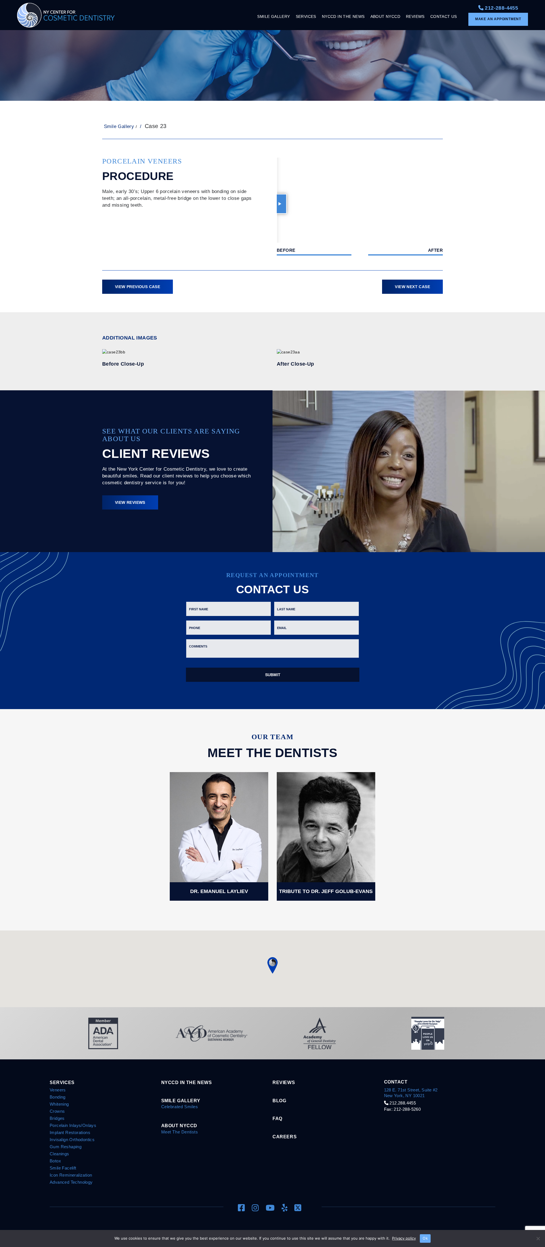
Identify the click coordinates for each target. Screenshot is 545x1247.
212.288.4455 (402, 1103)
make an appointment (498, 19)
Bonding (58, 1097)
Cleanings (59, 1153)
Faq (277, 1118)
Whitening (59, 1104)
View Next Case (412, 286)
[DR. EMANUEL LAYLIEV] (219, 836)
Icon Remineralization (71, 1175)
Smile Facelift (63, 1168)
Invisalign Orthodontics (72, 1139)
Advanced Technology (71, 1182)
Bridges (57, 1118)
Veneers (58, 1089)
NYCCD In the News (186, 1082)
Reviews (283, 1082)
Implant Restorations (70, 1132)
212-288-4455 (500, 8)
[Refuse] (538, 1238)
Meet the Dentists (179, 1131)
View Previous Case (137, 286)
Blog (279, 1100)
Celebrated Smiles (179, 1106)
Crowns (57, 1111)
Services (62, 1082)
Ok (425, 1238)
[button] (272, 965)
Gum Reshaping (65, 1146)
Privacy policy (404, 1238)
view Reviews (130, 502)
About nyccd (179, 1125)
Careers (284, 1136)
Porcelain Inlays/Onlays (73, 1125)
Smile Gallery (119, 126)
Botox (55, 1160)
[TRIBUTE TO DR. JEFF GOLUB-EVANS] (326, 836)
